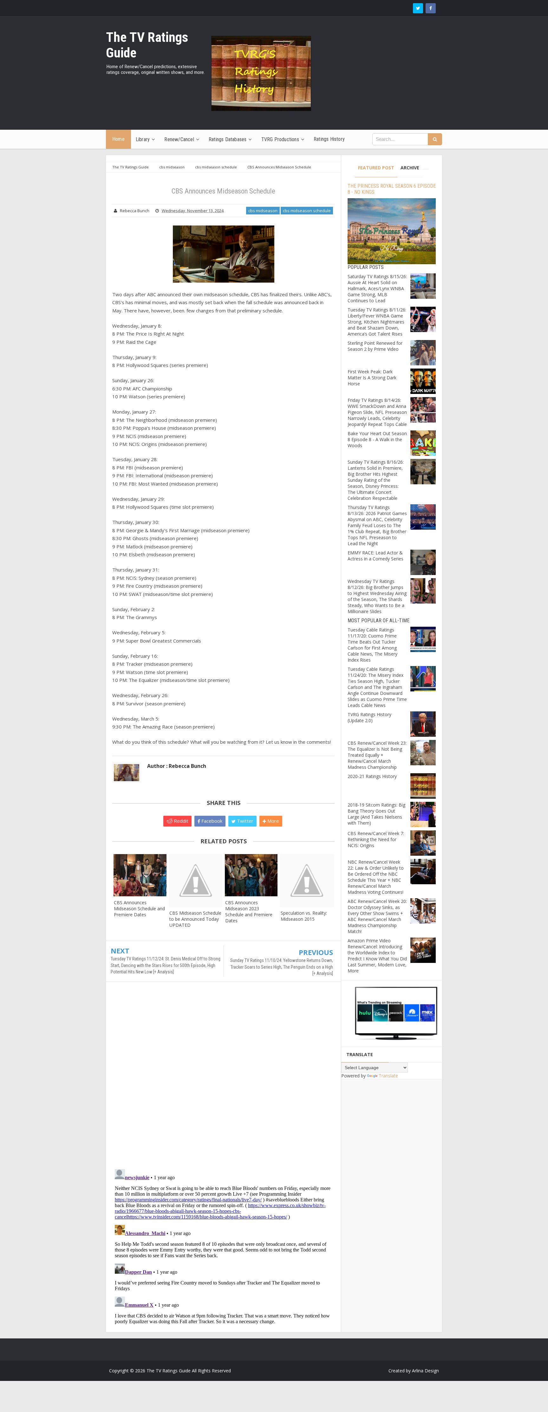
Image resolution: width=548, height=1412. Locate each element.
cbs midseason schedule (307, 210)
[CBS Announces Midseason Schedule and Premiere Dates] (140, 875)
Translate (388, 1076)
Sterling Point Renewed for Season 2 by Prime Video (375, 346)
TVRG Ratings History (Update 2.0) (369, 717)
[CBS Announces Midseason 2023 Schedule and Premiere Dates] (251, 875)
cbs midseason (262, 210)
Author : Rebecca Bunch (176, 765)
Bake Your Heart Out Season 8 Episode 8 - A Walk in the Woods (377, 439)
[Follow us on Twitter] (418, 8)
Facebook (211, 821)
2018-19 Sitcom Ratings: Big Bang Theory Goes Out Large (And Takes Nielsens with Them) (376, 814)
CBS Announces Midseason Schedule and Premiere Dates (139, 908)
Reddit (180, 821)
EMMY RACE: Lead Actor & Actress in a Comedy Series (375, 556)
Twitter (244, 821)
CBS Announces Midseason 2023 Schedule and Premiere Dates (248, 911)
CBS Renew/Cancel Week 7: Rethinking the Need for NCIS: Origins (376, 839)
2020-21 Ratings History (372, 776)
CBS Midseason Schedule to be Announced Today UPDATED (195, 919)
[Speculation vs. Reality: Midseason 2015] (307, 880)
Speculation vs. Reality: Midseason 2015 (304, 916)
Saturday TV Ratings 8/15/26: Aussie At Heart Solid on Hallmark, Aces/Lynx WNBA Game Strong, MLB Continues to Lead (377, 288)
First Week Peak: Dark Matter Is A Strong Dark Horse (372, 378)
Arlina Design (425, 1371)
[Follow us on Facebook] (431, 8)
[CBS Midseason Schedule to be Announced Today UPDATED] (195, 880)
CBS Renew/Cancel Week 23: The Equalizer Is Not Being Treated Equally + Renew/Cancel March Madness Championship (377, 755)
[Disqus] (223, 1078)
